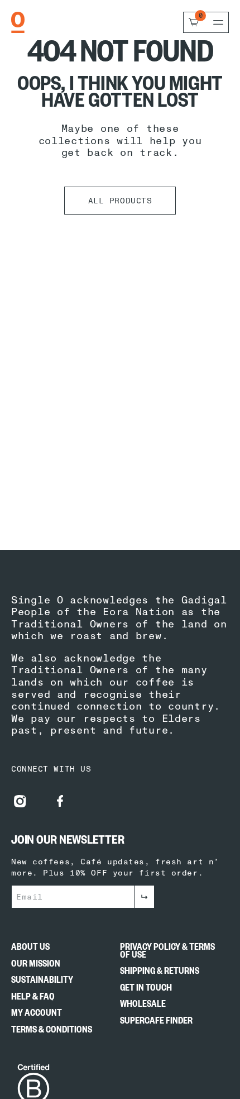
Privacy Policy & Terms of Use (167, 952)
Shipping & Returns (159, 973)
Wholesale (143, 1006)
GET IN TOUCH (146, 990)
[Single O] (18, 22)
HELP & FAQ (33, 999)
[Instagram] (20, 801)
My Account (36, 1015)
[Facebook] (60, 801)
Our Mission (35, 966)
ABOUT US (30, 949)
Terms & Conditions (51, 1032)
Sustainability (42, 982)
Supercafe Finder (156, 1023)
